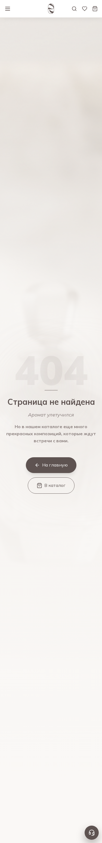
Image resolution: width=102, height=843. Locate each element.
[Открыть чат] (92, 833)
